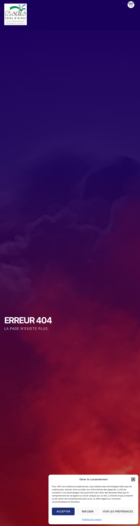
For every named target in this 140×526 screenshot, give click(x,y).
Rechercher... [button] (130, 3)
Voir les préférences (118, 511)
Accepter (63, 511)
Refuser (88, 511)
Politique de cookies (91, 519)
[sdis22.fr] (15, 23)
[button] (133, 479)
